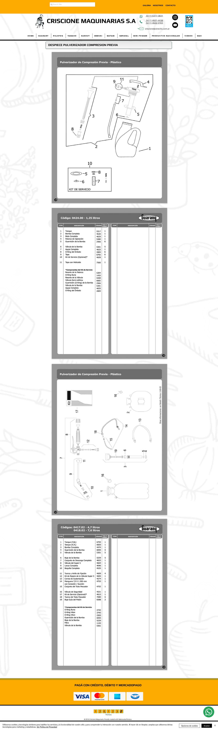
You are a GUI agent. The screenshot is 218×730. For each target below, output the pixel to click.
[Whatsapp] (208, 711)
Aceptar (207, 725)
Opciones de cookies (189, 725)
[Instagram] (175, 17)
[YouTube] (175, 25)
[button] (43, 35)
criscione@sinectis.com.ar (157, 28)
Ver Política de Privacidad (47, 727)
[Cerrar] (214, 725)
